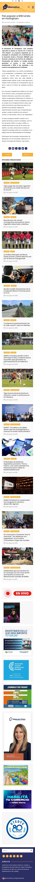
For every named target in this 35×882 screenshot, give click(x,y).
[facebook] (15, 1)
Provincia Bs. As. (15, 424)
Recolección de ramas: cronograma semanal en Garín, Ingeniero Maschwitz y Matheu (17, 222)
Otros (12, 251)
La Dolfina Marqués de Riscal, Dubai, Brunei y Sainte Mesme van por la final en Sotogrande (17, 257)
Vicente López (15, 531)
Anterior (8, 154)
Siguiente (26, 154)
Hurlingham (21, 22)
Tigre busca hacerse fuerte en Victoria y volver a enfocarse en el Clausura (17, 395)
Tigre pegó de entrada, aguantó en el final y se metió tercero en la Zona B (17, 188)
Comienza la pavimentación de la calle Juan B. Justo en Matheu (17, 324)
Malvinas (6, 286)
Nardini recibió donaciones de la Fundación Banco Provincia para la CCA (17, 291)
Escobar (6, 217)
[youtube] (19, 1)
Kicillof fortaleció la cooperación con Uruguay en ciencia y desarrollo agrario (17, 502)
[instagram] (22, 1)
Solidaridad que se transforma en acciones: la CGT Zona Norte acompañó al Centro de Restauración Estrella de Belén (16, 574)
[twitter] (12, 1)
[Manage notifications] (3, 878)
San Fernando (14, 183)
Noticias (27, 22)
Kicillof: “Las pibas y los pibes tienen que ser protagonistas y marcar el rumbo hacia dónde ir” (17, 429)
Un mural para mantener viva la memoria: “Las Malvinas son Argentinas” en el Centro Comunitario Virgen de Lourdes (17, 537)
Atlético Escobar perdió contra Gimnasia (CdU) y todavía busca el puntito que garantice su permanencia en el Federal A (17, 359)
